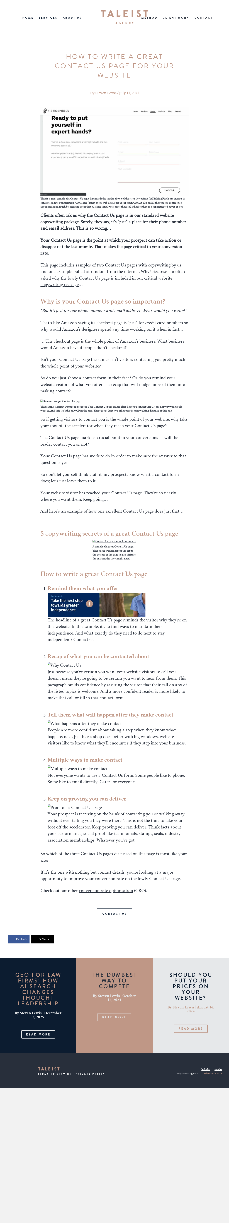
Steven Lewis (105, 93)
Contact (203, 17)
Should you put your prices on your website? (190, 986)
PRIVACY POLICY (90, 1074)
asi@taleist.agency (187, 1073)
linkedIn (205, 1069)
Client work (176, 17)
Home (28, 17)
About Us (72, 17)
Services (48, 17)
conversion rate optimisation (57, 203)
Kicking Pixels (160, 199)
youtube (218, 1069)
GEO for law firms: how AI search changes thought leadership (38, 989)
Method (149, 17)
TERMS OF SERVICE (55, 1074)
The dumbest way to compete (114, 980)
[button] (38, 1034)
